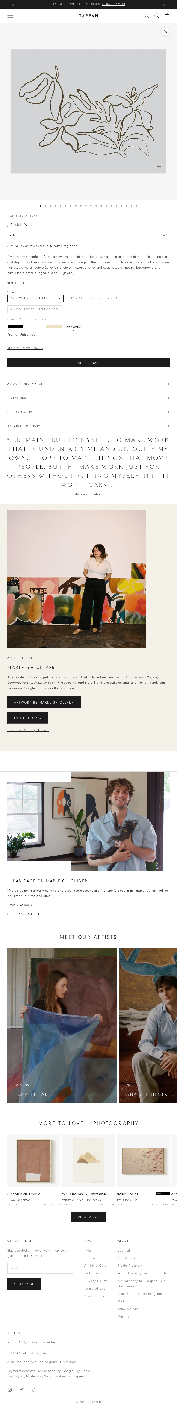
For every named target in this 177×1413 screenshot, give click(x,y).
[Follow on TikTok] (33, 1389)
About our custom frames (25, 348)
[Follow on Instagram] (9, 1389)
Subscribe (24, 1284)
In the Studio (28, 718)
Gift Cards (92, 1273)
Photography (116, 1123)
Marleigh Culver (22, 216)
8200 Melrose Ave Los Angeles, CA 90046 (41, 1362)
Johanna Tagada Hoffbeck (84, 1193)
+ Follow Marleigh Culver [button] (28, 730)
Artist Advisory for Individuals (142, 1273)
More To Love (61, 1123)
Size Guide (16, 283)
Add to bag (88, 363)
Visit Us (124, 1301)
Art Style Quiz (95, 1266)
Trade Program (130, 1266)
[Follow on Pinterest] (21, 1389)
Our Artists (126, 1258)
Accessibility (94, 1296)
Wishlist (124, 1317)
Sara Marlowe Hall (110, 4)
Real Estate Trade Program (140, 1294)
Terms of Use (95, 1288)
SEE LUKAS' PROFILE (23, 914)
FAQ (87, 1250)
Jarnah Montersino (23, 1193)
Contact (90, 1258)
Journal (124, 1250)
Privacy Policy (95, 1281)
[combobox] (156, 15)
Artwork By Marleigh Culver (44, 702)
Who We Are (128, 1309)
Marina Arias (128, 1193)
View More (88, 1217)
